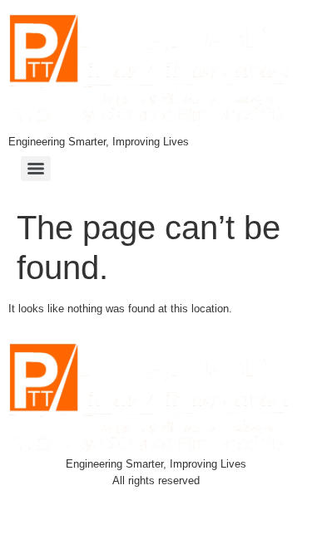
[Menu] (36, 168)
